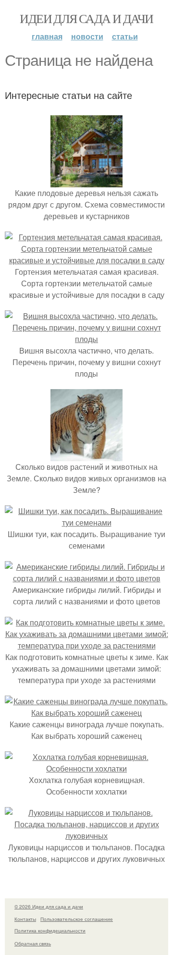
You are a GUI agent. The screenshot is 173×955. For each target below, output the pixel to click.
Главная (47, 36)
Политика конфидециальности (50, 930)
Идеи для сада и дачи (86, 18)
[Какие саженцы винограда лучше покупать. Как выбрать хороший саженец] (86, 712)
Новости (87, 36)
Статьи (125, 36)
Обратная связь (32, 943)
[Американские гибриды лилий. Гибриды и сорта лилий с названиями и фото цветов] (86, 578)
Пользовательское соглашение (76, 919)
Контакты (25, 919)
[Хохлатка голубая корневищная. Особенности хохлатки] (86, 768)
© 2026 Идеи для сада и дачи (48, 906)
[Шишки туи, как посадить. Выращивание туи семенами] (86, 522)
